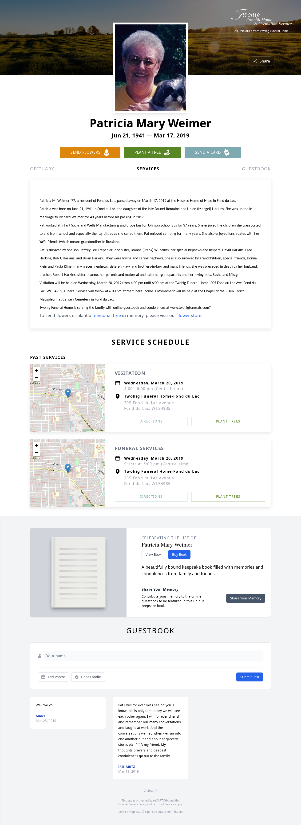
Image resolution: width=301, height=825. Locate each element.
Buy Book (179, 554)
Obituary (42, 169)
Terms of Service (163, 804)
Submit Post (249, 677)
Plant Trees (228, 421)
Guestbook (256, 169)
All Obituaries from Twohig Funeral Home (261, 31)
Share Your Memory (245, 598)
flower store (189, 315)
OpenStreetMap (155, 812)
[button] (68, 393)
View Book (153, 554)
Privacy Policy (137, 804)
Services (148, 169)
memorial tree (106, 315)
